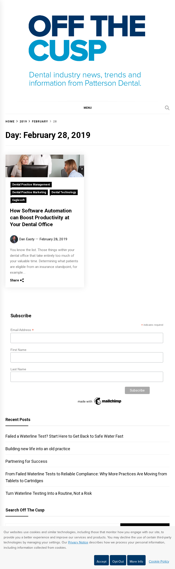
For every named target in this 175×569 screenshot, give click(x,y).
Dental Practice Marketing (29, 192)
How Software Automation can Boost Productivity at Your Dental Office (41, 218)
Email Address (22, 330)
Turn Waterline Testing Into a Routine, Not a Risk (48, 493)
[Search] (167, 107)
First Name (18, 350)
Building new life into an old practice (37, 448)
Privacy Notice (78, 542)
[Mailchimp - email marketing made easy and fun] (100, 405)
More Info (136, 562)
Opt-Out (118, 562)
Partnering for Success (26, 461)
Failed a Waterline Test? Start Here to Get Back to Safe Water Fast (64, 436)
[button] (87, 107)
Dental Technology (63, 192)
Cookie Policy (159, 561)
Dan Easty (26, 239)
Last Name (18, 369)
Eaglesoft (18, 200)
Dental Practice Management (31, 184)
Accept (101, 562)
